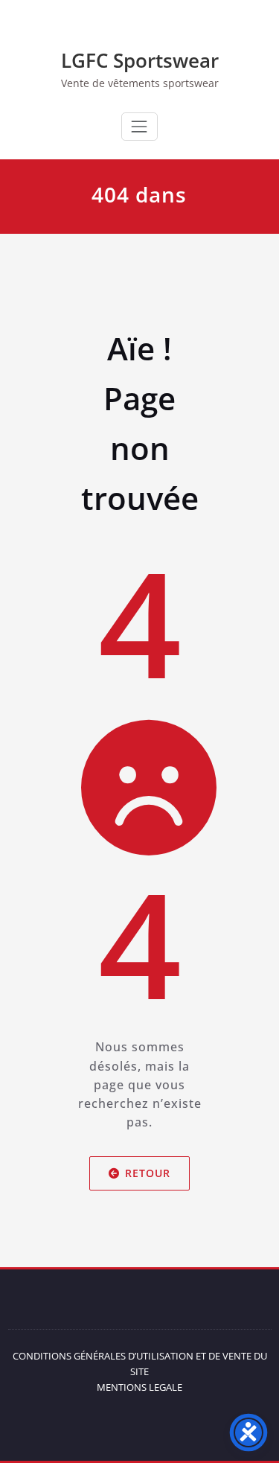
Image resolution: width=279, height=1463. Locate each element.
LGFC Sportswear (140, 60)
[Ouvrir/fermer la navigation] (139, 126)
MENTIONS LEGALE (139, 1387)
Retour (147, 1173)
